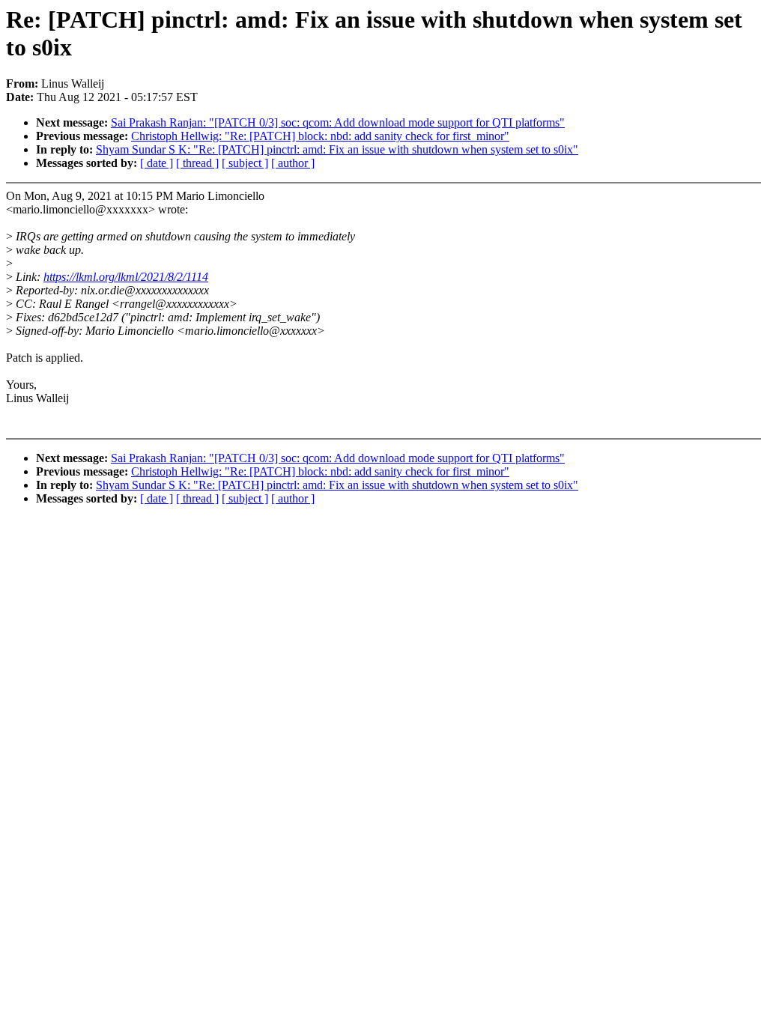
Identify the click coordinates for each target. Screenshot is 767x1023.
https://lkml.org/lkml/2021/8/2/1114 (125, 276)
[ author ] (293, 163)
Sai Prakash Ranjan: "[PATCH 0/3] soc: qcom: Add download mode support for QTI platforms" (338, 122)
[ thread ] (197, 163)
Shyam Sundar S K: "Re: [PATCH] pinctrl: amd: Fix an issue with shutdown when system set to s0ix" (337, 149)
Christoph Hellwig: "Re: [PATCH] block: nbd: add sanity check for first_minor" (320, 136)
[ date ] (156, 163)
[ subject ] (245, 163)
